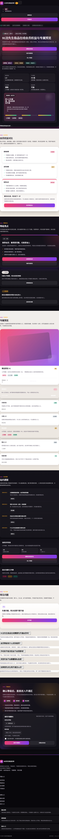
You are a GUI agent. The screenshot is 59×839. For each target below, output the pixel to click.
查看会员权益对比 (29, 556)
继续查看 (54, 395)
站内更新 (2, 785)
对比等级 (54, 448)
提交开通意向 (17, 742)
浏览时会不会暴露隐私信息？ (12, 659)
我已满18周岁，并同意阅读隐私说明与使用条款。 (19, 738)
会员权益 (2, 780)
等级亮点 (2, 783)
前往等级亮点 (29, 205)
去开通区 (29, 620)
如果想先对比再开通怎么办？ (12, 667)
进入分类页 (53, 422)
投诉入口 (2, 804)
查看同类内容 (33, 381)
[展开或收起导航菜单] (20, 2)
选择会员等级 (8, 720)
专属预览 (14, 770)
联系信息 (7, 729)
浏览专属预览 (29, 53)
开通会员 (29, 19)
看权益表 (54, 409)
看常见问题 (53, 462)
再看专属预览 (29, 263)
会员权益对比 (8, 11)
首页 (6, 9)
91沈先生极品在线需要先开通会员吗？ (15, 633)
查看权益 (29, 15)
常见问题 (19, 770)
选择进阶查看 (29, 301)
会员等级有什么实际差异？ (11, 643)
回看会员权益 (42, 742)
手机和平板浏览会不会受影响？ (13, 651)
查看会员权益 (29, 48)
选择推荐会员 (29, 259)
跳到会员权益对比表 (6, 125)
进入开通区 (29, 57)
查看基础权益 (29, 282)
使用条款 (2, 801)
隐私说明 (2, 798)
